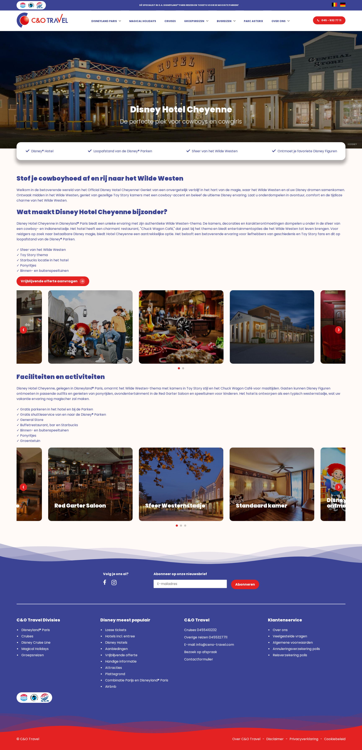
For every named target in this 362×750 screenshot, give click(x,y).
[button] (179, 368)
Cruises (170, 21)
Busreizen (224, 21)
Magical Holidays (142, 21)
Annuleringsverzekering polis (296, 648)
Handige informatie (121, 661)
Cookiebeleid (334, 739)
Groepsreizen (194, 21)
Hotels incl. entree (120, 636)
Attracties (113, 667)
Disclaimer (275, 739)
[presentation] (23, 329)
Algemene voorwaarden (293, 642)
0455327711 (218, 637)
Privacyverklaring (304, 739)
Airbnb (110, 686)
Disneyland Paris (104, 21)
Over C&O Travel (246, 739)
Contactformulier (198, 659)
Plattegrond (115, 674)
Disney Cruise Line (35, 642)
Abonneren (245, 584)
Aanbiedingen (116, 648)
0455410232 (207, 630)
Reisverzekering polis (290, 655)
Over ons (279, 21)
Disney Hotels (116, 642)
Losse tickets (115, 630)
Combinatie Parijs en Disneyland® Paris (136, 680)
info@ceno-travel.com (215, 644)
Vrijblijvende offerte (121, 655)
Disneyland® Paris (35, 630)
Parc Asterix (253, 21)
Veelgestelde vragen (290, 636)
